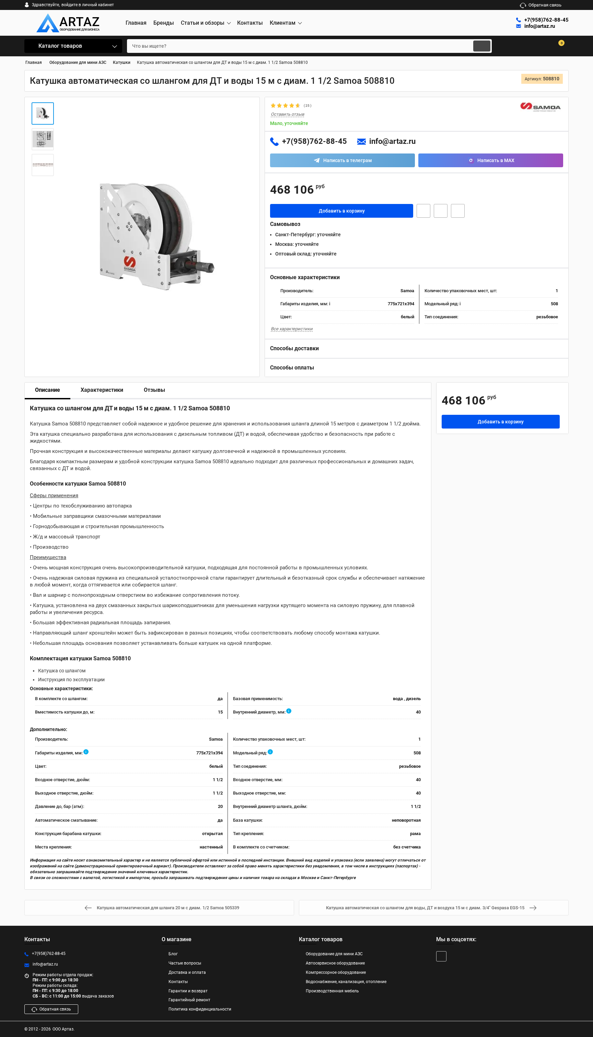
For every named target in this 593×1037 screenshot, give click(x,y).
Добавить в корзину (342, 211)
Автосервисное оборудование (335, 963)
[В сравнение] (458, 211)
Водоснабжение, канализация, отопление (346, 981)
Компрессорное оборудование (336, 972)
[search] (481, 46)
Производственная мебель (332, 991)
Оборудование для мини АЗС (334, 953)
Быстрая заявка (423, 211)
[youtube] (441, 956)
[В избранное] (440, 211)
